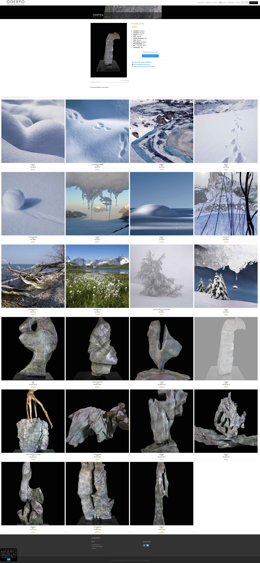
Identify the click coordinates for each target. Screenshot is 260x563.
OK (8, 559)
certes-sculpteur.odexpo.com (142, 64)
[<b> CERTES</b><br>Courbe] (109, 50)
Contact (94, 548)
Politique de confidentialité (144, 560)
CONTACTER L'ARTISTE (150, 55)
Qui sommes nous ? (96, 544)
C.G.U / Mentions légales (97, 546)
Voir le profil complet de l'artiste (142, 62)
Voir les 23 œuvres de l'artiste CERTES (144, 66)
